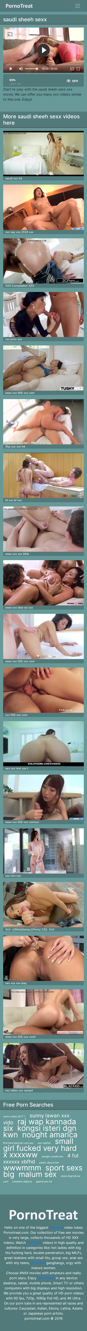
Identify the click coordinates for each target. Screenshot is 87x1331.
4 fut (73, 1155)
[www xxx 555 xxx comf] (43, 1012)
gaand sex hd (44, 1181)
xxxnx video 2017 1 (14, 1116)
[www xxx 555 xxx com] (43, 636)
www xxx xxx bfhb (17, 554)
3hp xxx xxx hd (15, 446)
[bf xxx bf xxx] (43, 475)
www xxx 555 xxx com (20, 661)
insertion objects (22, 1181)
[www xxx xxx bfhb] (43, 529)
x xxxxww (20, 1154)
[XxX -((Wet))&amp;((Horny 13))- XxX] (43, 904)
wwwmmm (22, 1167)
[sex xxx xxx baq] (43, 958)
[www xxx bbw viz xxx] (43, 582)
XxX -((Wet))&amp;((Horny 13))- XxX (29, 929)
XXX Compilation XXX (19, 285)
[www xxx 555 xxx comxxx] (43, 797)
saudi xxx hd (13, 178)
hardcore (38, 1263)
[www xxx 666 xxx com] (43, 368)
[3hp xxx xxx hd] (43, 421)
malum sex (38, 1174)
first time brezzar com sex (18, 1142)
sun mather (44, 1142)
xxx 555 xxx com (16, 715)
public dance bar (49, 1162)
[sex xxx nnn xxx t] (43, 743)
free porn (34, 1242)
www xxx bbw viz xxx (19, 607)
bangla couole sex (52, 1156)
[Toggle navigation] (78, 6)
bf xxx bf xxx (13, 500)
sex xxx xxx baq (15, 983)
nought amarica (49, 1134)
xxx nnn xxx (13, 875)
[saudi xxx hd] (43, 153)
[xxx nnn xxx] (43, 851)
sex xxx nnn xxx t (16, 768)
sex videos (46, 1278)
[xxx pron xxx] (43, 314)
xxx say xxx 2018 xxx (19, 232)
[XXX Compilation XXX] (43, 261)
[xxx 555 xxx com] (43, 690)
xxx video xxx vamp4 (19, 1090)
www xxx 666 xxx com (20, 392)
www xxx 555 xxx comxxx (22, 822)
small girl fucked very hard (40, 1144)
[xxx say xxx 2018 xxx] (43, 207)
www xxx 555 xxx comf (20, 1036)
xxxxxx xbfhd (19, 1162)
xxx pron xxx (13, 339)
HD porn (56, 1227)
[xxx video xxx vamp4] (43, 1065)
